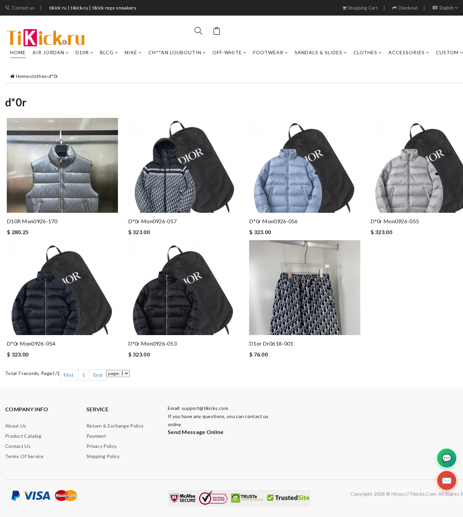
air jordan (48, 52)
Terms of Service (24, 456)
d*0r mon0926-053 (152, 343)
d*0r (53, 76)
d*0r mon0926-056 (273, 221)
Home (18, 52)
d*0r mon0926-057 (152, 221)
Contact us (23, 8)
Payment (96, 436)
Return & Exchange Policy (114, 426)
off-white (227, 52)
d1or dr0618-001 (271, 343)
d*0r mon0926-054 (31, 343)
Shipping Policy (103, 456)
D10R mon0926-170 (32, 221)
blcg (107, 52)
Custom (447, 52)
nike (131, 52)
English (447, 8)
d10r (82, 52)
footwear (268, 52)
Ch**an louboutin (174, 52)
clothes (365, 52)
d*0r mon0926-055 (394, 221)
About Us (15, 426)
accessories (406, 52)
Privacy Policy (101, 446)
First (69, 375)
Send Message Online (196, 432)
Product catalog (23, 436)
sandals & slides (318, 52)
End (98, 375)
